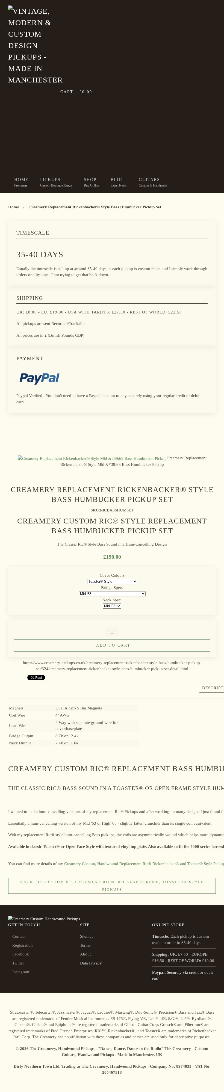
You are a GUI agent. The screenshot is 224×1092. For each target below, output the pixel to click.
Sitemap (87, 936)
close (149, 128)
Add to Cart (113, 645)
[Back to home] (36, 45)
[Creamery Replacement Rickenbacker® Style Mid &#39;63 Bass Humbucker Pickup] (92, 458)
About (85, 954)
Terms (85, 945)
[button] (91, 182)
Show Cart (187, 128)
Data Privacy (91, 963)
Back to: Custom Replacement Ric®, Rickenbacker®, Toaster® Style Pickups (112, 886)
